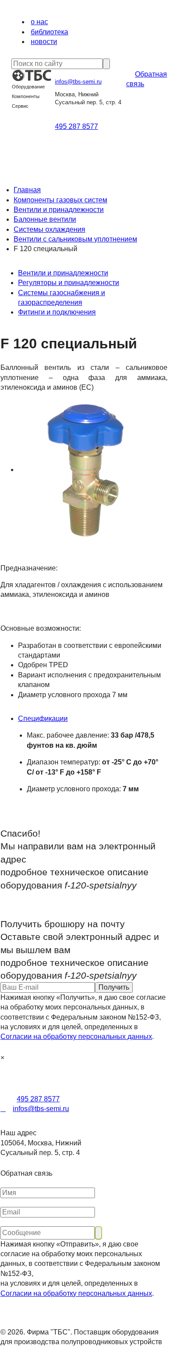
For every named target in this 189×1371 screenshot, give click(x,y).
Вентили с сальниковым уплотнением (75, 239)
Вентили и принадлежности (59, 209)
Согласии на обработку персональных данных (76, 1036)
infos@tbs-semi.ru (78, 81)
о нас (39, 22)
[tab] (92, 719)
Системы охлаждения (49, 229)
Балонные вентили (45, 219)
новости (44, 41)
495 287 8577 (76, 126)
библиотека (49, 32)
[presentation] (92, 719)
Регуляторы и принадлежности (68, 282)
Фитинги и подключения (57, 312)
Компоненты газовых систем (60, 200)
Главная (27, 190)
